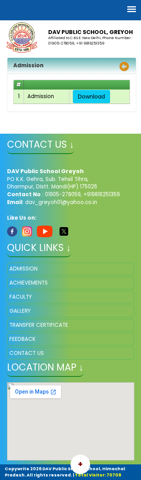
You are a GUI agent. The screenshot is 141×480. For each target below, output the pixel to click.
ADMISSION (23, 268)
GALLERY (20, 311)
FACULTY (20, 297)
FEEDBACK (22, 339)
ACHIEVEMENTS (28, 283)
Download (91, 96)
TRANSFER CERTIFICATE (38, 325)
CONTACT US (26, 353)
